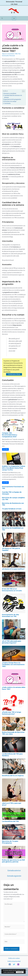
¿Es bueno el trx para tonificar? (13, 569)
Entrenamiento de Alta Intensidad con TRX (10, 615)
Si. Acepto (20, 972)
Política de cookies (14, 958)
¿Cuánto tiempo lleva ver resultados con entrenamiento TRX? (13, 664)
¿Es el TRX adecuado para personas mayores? (11, 642)
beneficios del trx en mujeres (13, 775)
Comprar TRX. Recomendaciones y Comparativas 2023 (9, 435)
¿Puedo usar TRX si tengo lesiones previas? (11, 713)
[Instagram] (18, 964)
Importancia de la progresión (12, 99)
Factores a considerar (10, 93)
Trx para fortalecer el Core (11, 509)
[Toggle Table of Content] (22, 91)
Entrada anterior (14, 871)
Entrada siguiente (14, 876)
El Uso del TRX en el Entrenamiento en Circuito (12, 589)
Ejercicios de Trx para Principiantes (10, 842)
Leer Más (5, 449)
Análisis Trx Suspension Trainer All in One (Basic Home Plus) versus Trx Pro (13, 468)
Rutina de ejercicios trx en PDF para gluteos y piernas (13, 861)
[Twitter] (14, 964)
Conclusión (7, 103)
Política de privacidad (14, 961)
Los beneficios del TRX (10, 821)
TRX (16, 54)
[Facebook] (10, 964)
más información (10, 972)
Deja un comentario (8, 54)
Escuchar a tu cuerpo (10, 101)
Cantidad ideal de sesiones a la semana (13, 96)
